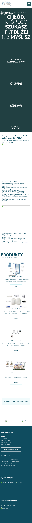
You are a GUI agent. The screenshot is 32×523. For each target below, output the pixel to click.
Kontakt (13, 465)
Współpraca (14, 459)
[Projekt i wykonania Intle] (16, 508)
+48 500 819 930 (5, 444)
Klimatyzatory (5, 461)
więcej (16, 286)
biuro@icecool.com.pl (7, 442)
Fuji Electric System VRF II (16, 276)
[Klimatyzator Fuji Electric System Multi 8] (16, 340)
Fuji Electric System (16, 308)
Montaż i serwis (5, 465)
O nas (13, 463)
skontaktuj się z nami (11, 449)
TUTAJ (26, 242)
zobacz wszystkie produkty (16, 401)
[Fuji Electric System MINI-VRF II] (16, 307)
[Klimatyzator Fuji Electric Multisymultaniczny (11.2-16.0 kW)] (16, 372)
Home (2, 459)
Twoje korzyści (15, 461)
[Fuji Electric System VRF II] (16, 275)
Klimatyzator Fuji (16, 341)
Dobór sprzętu (5, 463)
